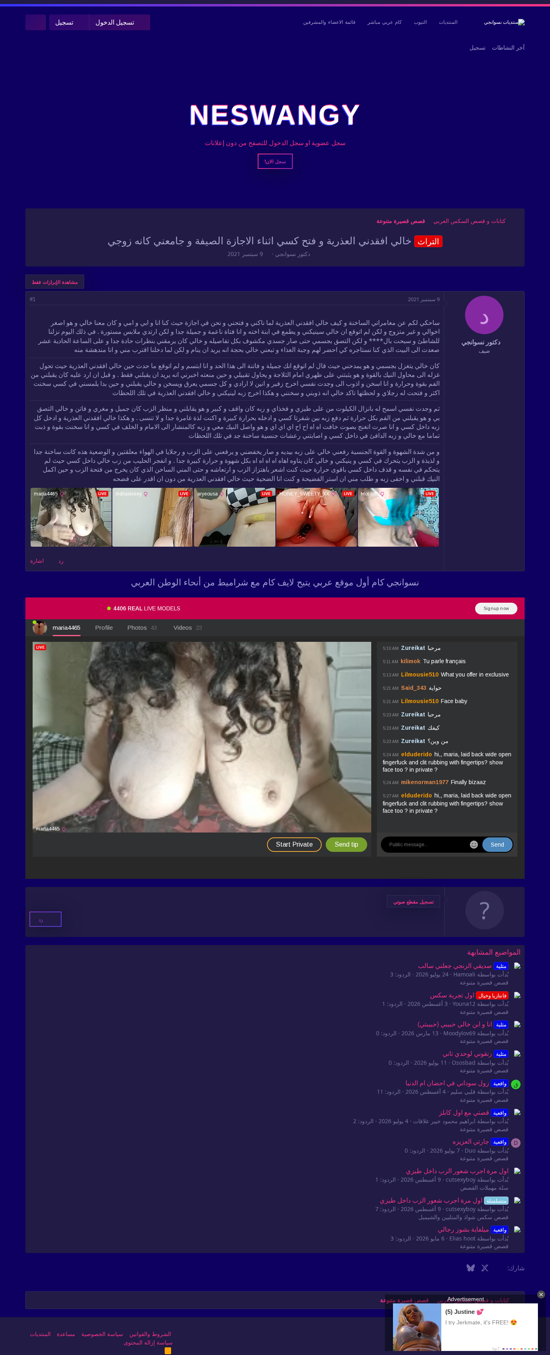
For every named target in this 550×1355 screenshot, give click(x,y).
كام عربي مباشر (385, 22)
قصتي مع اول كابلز (472, 1112)
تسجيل (477, 47)
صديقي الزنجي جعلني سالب (462, 965)
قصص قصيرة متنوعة (484, 982)
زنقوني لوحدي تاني (474, 1053)
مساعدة (66, 1334)
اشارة (37, 561)
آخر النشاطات (508, 47)
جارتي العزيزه (479, 1141)
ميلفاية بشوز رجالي (472, 1229)
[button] (413, 901)
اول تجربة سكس (468, 995)
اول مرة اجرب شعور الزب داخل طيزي (457, 1171)
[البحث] (35, 22)
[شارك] (43, 299)
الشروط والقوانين (150, 1334)
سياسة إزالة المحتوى (148, 1342)
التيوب (420, 22)
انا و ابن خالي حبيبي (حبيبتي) (462, 1024)
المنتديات (448, 22)
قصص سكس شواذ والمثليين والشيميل (463, 1217)
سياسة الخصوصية (102, 1334)
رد (61, 561)
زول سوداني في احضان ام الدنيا (455, 1083)
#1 (32, 299)
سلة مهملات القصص (484, 1187)
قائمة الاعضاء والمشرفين (329, 22)
